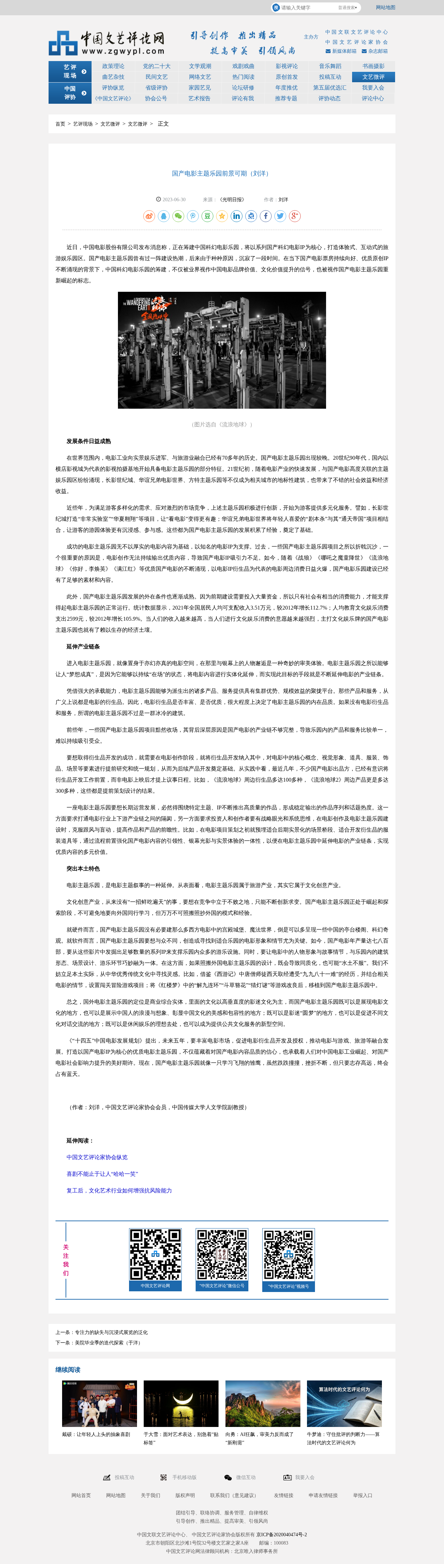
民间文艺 (157, 77)
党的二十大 (157, 66)
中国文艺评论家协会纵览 (97, 1157)
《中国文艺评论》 (113, 98)
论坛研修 (243, 88)
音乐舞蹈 (330, 66)
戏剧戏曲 (243, 66)
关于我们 (150, 1495)
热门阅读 (243, 77)
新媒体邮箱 (344, 51)
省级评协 (156, 88)
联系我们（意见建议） (234, 1495)
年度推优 (286, 88)
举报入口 (363, 1495)
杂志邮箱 (378, 51)
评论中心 (373, 98)
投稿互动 (330, 77)
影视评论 (287, 66)
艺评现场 (83, 124)
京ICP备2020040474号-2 (281, 1534)
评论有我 (243, 98)
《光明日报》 (232, 199)
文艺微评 (373, 77)
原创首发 (287, 77)
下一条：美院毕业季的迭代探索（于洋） (99, 1342)
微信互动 (246, 1477)
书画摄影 (373, 66)
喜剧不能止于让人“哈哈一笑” (102, 1174)
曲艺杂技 (113, 77)
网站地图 (385, 7)
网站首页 (81, 1495)
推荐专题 (286, 98)
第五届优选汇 (330, 88)
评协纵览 (113, 88)
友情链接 (283, 1495)
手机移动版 (185, 1477)
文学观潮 (200, 66)
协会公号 (156, 98)
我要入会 (373, 88)
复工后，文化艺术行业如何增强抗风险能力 (119, 1190)
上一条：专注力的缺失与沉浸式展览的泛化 (102, 1332)
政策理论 (113, 66)
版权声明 (185, 1495)
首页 (60, 124)
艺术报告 (199, 98)
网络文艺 (200, 77)
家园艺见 (200, 88)
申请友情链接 (323, 1495)
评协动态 (329, 98)
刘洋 (283, 199)
